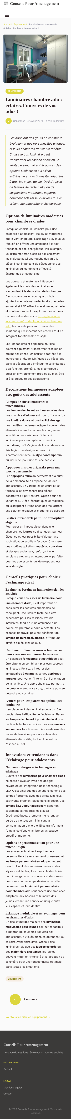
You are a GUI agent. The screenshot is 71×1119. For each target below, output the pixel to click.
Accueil (7, 24)
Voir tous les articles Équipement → (28, 1017)
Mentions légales (12, 1087)
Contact (7, 1093)
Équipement (20, 24)
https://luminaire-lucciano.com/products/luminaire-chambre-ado (34, 321)
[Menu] (6, 15)
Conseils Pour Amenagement (31, 3)
